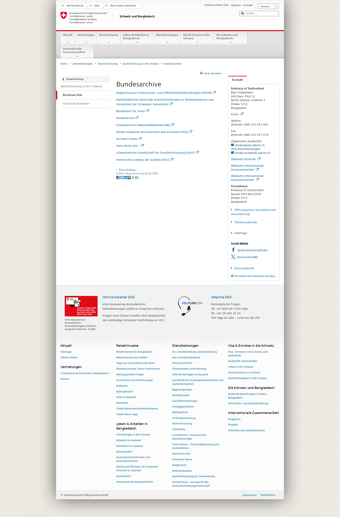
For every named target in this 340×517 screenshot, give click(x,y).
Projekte (233, 424)
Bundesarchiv (125, 118)
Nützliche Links (181, 453)
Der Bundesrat (75, 5)
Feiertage (240, 233)
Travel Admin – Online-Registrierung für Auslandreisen (196, 446)
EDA (96, 5)
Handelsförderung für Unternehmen (193, 476)
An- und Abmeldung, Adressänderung (194, 351)
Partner (64, 379)
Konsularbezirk (244, 268)
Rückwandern (124, 451)
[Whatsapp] (133, 177)
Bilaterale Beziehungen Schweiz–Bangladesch (248, 395)
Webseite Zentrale (243, 159)
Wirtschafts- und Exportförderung (248, 403)
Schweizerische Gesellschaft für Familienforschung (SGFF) (155, 152)
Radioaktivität (124, 391)
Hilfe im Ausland (126, 397)
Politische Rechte (182, 363)
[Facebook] (118, 177)
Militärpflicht (180, 412)
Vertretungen (86, 34)
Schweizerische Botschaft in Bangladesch (84, 373)
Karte (235, 114)
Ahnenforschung (108, 63)
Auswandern (123, 476)
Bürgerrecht (179, 465)
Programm (234, 419)
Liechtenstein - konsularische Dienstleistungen (189, 436)
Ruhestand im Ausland (129, 445)
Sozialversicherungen (185, 400)
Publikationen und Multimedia (246, 430)
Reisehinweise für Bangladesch (134, 351)
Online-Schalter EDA (119, 297)
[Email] (136, 177)
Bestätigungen (180, 395)
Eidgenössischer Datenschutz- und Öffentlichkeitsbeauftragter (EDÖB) (164, 93)
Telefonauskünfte (245, 222)
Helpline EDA (221, 297)
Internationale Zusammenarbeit (74, 50)
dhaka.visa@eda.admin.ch (252, 153)
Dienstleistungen (167, 34)
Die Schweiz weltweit (123, 5)
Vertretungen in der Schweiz (133, 434)
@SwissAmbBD (247, 257)
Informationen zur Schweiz (244, 372)
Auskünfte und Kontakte (242, 361)
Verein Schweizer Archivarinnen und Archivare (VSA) (152, 132)
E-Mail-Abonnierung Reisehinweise (137, 408)
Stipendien (178, 429)
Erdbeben (122, 385)
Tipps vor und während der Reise (135, 363)
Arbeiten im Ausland (128, 440)
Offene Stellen (69, 357)
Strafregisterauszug (183, 418)
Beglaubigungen (182, 389)
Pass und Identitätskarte (186, 357)
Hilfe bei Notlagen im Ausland (190, 374)
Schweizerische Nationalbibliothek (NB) (143, 125)
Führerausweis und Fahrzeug (189, 368)
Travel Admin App (127, 414)
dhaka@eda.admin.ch (250, 145)
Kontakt (235, 80)
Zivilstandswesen (182, 470)
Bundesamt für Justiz (130, 111)
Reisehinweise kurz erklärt (131, 357)
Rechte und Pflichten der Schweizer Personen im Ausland (137, 468)
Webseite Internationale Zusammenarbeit (247, 167)
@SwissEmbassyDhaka (252, 250)
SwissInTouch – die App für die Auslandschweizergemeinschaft (191, 484)
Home (63, 63)
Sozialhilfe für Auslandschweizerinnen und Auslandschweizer (197, 382)
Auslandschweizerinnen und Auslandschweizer (133, 459)
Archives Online (127, 139)
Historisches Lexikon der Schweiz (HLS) (142, 160)
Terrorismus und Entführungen (134, 380)
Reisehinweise (109, 34)
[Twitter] (122, 177)
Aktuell (67, 34)
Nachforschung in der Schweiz (141, 63)
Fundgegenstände (183, 406)
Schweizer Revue (182, 459)
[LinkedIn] (126, 177)
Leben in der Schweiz (240, 366)
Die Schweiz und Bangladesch (227, 36)
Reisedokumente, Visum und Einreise (138, 368)
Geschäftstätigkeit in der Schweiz (247, 378)
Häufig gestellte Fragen (130, 374)
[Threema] (129, 177)
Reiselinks (122, 402)
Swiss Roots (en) (128, 146)
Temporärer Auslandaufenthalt (134, 481)
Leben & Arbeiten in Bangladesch (136, 36)
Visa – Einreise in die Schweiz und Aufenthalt (248, 353)
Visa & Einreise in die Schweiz (196, 36)
